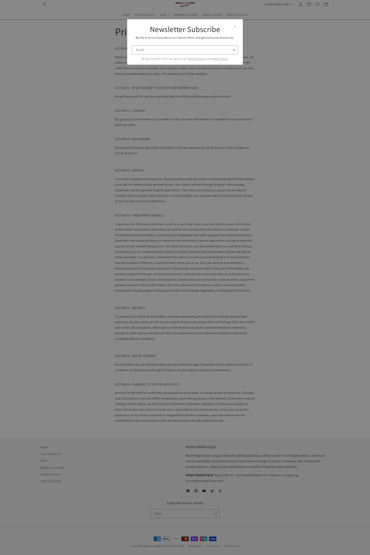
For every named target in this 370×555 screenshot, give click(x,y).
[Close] (235, 27)
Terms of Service (197, 58)
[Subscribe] (233, 49)
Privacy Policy (220, 58)
